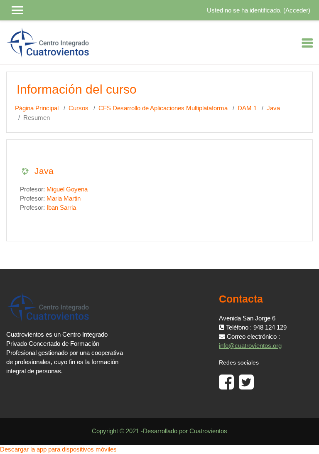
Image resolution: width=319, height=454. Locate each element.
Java (273, 108)
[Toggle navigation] (307, 43)
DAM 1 (247, 108)
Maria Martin (64, 198)
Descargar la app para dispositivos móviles (58, 449)
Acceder (296, 10)
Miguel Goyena (67, 189)
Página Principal (37, 108)
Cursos (78, 108)
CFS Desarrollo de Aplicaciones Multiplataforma (163, 108)
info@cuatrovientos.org (250, 345)
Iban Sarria (61, 207)
